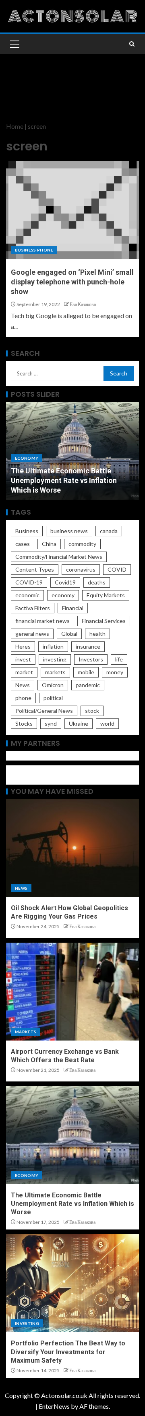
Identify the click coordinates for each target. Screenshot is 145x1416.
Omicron (53, 685)
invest (23, 659)
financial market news (42, 620)
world (107, 723)
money (114, 672)
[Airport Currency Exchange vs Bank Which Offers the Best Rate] (72, 992)
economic (27, 595)
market (24, 672)
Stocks (24, 723)
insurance (88, 646)
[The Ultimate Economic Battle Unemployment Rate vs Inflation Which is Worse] (72, 1135)
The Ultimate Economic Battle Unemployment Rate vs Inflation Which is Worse (64, 480)
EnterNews (54, 1406)
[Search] (132, 44)
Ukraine (78, 723)
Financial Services (104, 620)
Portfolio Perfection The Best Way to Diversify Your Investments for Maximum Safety (68, 1351)
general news (32, 633)
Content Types (34, 569)
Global (69, 633)
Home (14, 126)
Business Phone (34, 249)
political (53, 697)
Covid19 (65, 582)
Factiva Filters (32, 608)
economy (63, 595)
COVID (117, 569)
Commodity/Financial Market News (58, 556)
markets (55, 672)
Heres (23, 646)
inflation (53, 646)
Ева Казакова (83, 304)
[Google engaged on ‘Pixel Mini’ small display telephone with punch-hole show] (72, 210)
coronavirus (80, 569)
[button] (14, 44)
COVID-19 (29, 582)
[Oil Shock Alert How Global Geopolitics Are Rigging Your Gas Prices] (72, 848)
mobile (86, 672)
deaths (97, 582)
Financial (72, 608)
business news (69, 530)
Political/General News (44, 710)
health (97, 633)
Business (26, 530)
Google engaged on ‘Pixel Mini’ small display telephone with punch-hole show (72, 282)
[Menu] (14, 44)
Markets (25, 1031)
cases (22, 543)
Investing (27, 1323)
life (119, 659)
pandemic (88, 685)
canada (109, 530)
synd (51, 723)
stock (92, 710)
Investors (91, 659)
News (22, 685)
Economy (26, 458)
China (49, 543)
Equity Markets (106, 595)
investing (54, 659)
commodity (82, 543)
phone (23, 697)
